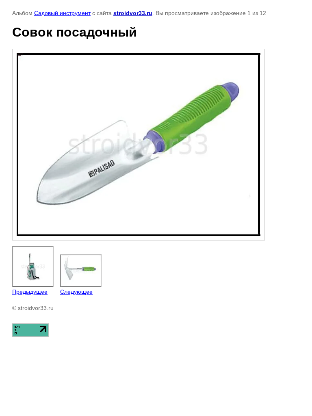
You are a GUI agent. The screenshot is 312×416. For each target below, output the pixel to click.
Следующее (76, 291)
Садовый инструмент (62, 13)
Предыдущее (30, 291)
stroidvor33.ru (132, 13)
